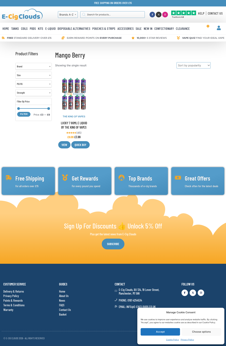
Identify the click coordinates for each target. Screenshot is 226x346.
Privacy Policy (187, 339)
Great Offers (197, 178)
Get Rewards (85, 178)
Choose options (201, 331)
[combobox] (68, 14)
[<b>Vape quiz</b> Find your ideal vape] (178, 37)
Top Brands (140, 178)
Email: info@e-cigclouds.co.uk (137, 307)
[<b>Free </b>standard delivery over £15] (3, 37)
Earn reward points (94, 37)
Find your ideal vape (203, 37)
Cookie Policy (172, 339)
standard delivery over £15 (29, 37)
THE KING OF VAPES (74, 116)
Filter (23, 114)
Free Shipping (29, 178)
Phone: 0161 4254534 (130, 300)
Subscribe (113, 244)
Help (201, 13)
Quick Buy (80, 145)
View (64, 145)
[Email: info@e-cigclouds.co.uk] (116, 306)
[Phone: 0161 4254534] (116, 300)
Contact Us (215, 13)
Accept (160, 331)
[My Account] (219, 28)
